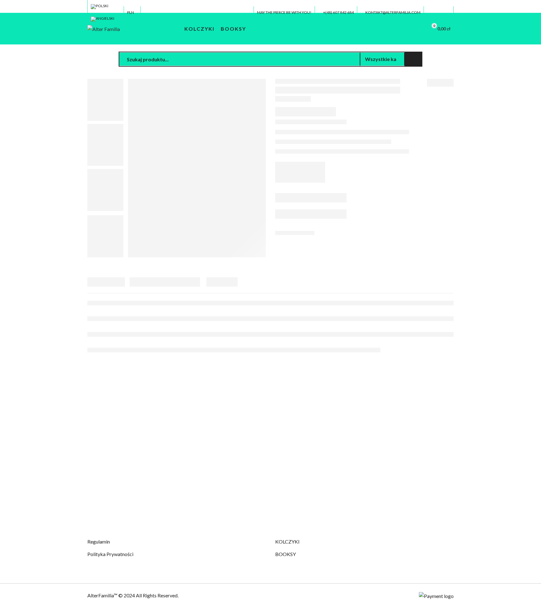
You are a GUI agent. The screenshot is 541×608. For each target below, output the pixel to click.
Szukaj (413, 59)
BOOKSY (285, 554)
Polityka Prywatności (110, 554)
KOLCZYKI (287, 541)
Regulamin (98, 541)
